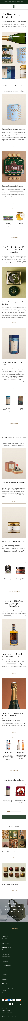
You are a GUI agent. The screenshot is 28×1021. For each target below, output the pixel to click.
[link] (14, 910)
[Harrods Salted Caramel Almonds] (14, 109)
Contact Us (4, 974)
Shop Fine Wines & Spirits (14, 591)
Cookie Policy (5, 979)
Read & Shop (14, 857)
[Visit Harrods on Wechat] (20, 1004)
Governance (4, 995)
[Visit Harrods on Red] (17, 1004)
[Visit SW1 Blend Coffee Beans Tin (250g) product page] (8, 393)
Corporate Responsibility (7, 988)
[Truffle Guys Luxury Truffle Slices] (14, 522)
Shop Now (14, 146)
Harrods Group (5, 985)
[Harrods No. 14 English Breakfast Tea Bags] (14, 282)
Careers (4, 990)
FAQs (3, 972)
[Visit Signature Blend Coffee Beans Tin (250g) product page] (8, 784)
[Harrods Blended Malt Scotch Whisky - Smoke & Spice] (14, 634)
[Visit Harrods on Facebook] (10, 1004)
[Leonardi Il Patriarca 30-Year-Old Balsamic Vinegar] (14, 463)
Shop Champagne (14, 770)
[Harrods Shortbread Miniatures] (14, 166)
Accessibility (4, 1008)
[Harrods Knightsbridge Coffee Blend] (14, 343)
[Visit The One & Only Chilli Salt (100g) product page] (21, 562)
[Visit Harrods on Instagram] (12, 1004)
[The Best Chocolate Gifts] (14, 872)
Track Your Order (6, 954)
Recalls (3, 977)
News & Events (5, 943)
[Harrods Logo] (14, 928)
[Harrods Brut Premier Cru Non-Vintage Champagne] (14, 693)
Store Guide (4, 938)
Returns (4, 952)
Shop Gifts (14, 817)
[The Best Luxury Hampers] (14, 839)
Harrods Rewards (6, 967)
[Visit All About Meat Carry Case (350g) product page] (8, 562)
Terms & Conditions (6, 1010)
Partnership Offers (6, 970)
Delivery (4, 949)
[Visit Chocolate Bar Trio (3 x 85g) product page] (8, 208)
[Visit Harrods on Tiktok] (15, 1004)
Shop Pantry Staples (14, 423)
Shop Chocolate (14, 237)
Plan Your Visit (5, 936)
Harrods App (5, 961)
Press (3, 992)
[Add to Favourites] (12, 208)
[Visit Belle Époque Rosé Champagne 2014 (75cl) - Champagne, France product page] (21, 737)
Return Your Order (6, 956)
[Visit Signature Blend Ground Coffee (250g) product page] (21, 393)
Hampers (4, 959)
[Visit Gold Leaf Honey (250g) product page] (21, 208)
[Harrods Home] (14, 6)
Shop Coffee (14, 428)
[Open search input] (5, 6)
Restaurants (4, 941)
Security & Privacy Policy (7, 1012)
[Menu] (2, 6)
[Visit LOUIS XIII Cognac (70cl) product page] (21, 784)
